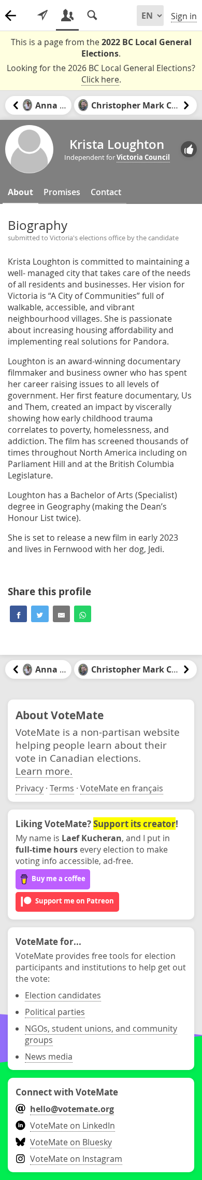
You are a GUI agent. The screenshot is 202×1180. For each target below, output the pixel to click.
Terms (62, 788)
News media (49, 1056)
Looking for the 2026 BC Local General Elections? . (101, 73)
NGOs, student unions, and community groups (101, 1034)
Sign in (184, 16)
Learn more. (44, 770)
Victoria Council (143, 157)
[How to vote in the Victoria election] (42, 15)
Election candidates (63, 995)
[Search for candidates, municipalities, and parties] (92, 15)
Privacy (30, 788)
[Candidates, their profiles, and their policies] (67, 15)
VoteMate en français (121, 788)
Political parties (55, 1012)
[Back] (10, 15)
